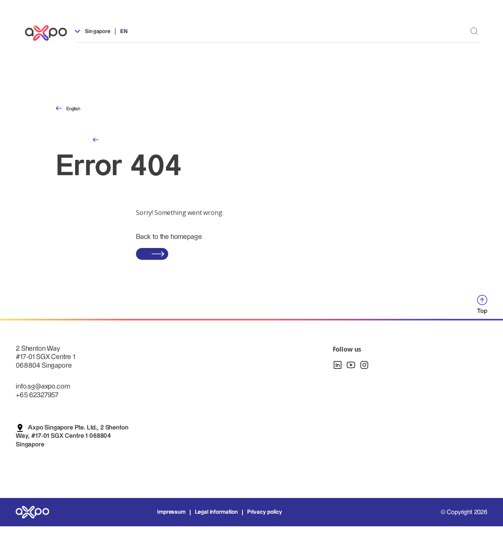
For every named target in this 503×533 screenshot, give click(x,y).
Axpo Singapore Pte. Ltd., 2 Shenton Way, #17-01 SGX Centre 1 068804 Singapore (72, 436)
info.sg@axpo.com (43, 386)
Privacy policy (264, 512)
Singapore (96, 31)
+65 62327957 (37, 395)
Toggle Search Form (474, 30)
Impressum (171, 512)
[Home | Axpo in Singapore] (49, 32)
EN (124, 31)
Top (482, 311)
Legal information (216, 512)
